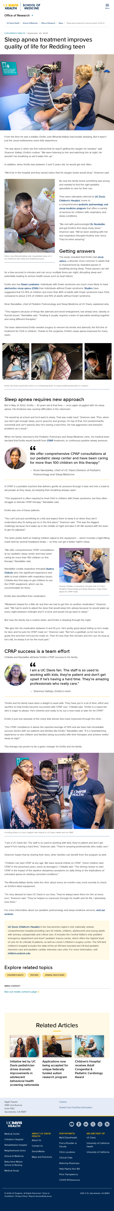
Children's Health (14, 33)
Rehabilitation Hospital (15, 1145)
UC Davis (91, 1137)
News (61, 23)
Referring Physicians (69, 1163)
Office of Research (19, 15)
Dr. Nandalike (97, 224)
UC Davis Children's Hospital (24, 927)
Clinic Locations (67, 1152)
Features (34, 975)
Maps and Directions (42, 1157)
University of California (98, 1152)
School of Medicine (30, 23)
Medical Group (11, 1170)
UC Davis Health (13, 23)
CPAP (50, 440)
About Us (36, 1140)
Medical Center (12, 1133)
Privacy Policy (21, 1196)
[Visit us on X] (91, 1124)
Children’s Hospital (13, 1139)
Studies (88, 288)
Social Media (38, 1151)
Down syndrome (30, 284)
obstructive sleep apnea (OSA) (21, 288)
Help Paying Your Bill (69, 1168)
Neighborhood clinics (15, 1150)
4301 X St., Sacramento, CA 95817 (95, 1193)
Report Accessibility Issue (40, 1196)
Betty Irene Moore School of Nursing (13, 1163)
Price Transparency (68, 1174)
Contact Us (37, 1145)
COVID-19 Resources (69, 1179)
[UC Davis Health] (14, 1124)
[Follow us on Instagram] (98, 1124)
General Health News (54, 975)
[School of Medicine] (21, 6)
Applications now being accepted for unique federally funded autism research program (55, 1069)
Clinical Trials (65, 1157)
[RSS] (106, 1124)
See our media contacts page (20, 991)
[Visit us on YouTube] (71, 1124)
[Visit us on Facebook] (77, 1124)
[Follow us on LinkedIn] (84, 1124)
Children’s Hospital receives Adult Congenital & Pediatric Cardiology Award (89, 1069)
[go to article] (24, 1046)
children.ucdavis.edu (19, 953)
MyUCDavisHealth (68, 1137)
